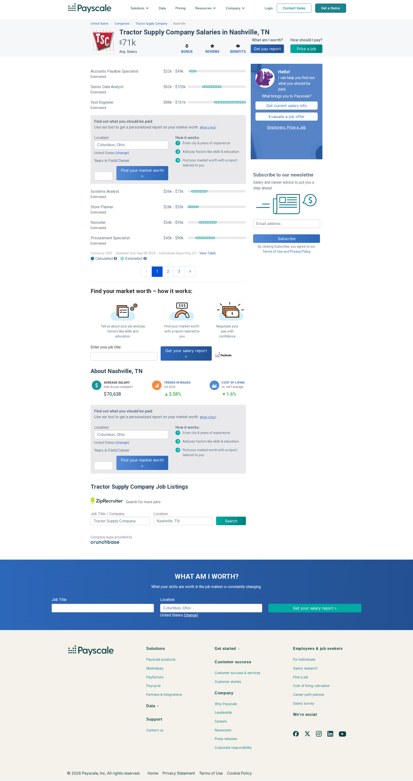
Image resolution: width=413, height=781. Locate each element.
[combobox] (131, 145)
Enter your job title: (106, 347)
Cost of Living (233, 382)
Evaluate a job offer (286, 116)
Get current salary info (286, 105)
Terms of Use (272, 251)
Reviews (212, 51)
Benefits (238, 51)
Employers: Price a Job (286, 127)
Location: (101, 137)
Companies (122, 23)
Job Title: (59, 599)
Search (231, 521)
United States (100, 23)
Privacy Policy (300, 251)
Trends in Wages (177, 382)
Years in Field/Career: (112, 160)
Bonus (187, 51)
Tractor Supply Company (151, 23)
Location (160, 514)
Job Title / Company (108, 514)
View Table (207, 253)
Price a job (306, 48)
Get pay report (267, 48)
